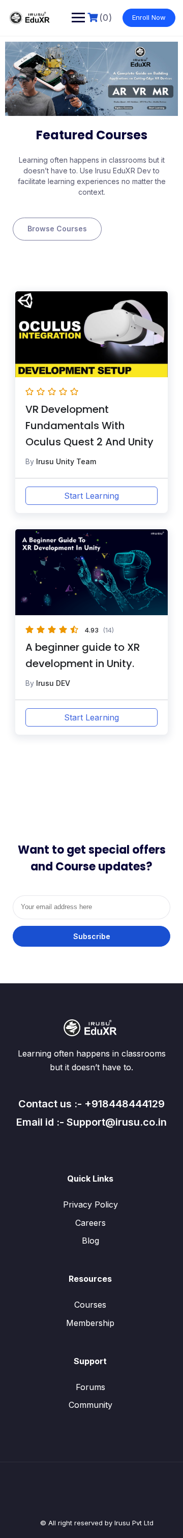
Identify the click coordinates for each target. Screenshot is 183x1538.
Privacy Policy (90, 1204)
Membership (90, 1323)
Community (90, 1405)
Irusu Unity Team (66, 461)
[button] (57, 229)
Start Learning (91, 496)
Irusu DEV (53, 683)
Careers (90, 1223)
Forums (90, 1387)
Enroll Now (149, 17)
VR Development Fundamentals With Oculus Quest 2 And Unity (89, 425)
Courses (90, 1305)
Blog (90, 1240)
